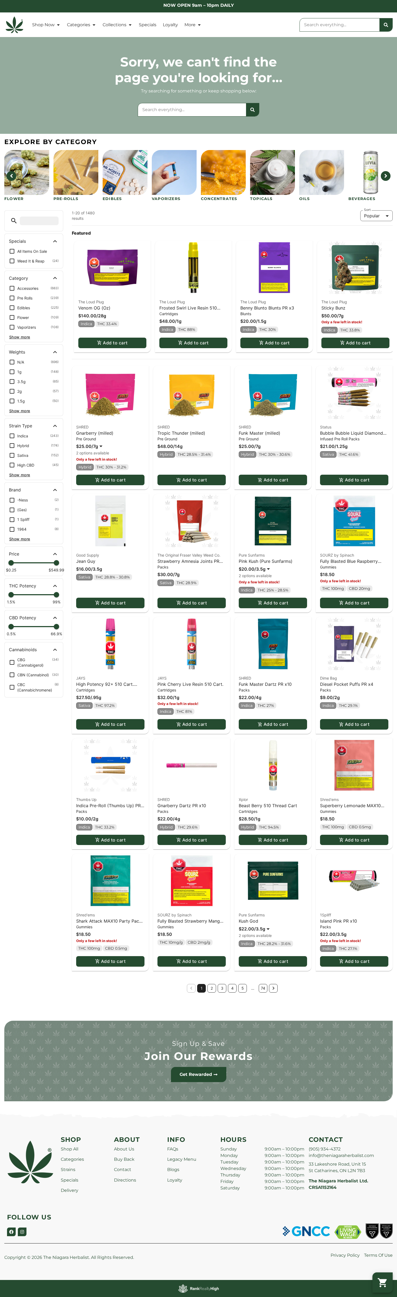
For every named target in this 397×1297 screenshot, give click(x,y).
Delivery (69, 1190)
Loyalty (170, 24)
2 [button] (212, 988)
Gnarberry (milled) (94, 433)
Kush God (248, 921)
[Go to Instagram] (22, 1232)
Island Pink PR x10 (338, 921)
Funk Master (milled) (259, 433)
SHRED (82, 427)
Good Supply (87, 555)
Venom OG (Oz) (94, 308)
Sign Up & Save (198, 1043)
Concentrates (219, 198)
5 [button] (242, 988)
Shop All (69, 1149)
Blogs (173, 1169)
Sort (367, 210)
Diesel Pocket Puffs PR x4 (346, 684)
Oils (304, 198)
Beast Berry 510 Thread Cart (268, 805)
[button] (14, 221)
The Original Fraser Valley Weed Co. (188, 555)
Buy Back (124, 1159)
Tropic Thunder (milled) (181, 433)
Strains (68, 1169)
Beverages (361, 198)
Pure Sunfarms (252, 555)
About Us (124, 1149)
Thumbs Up (86, 799)
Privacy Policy (345, 1255)
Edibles (112, 198)
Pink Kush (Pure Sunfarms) (265, 561)
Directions (125, 1180)
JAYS (80, 678)
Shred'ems (329, 799)
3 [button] (222, 988)
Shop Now (43, 24)
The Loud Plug (91, 302)
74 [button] (263, 988)
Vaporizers (166, 198)
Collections (114, 24)
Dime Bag (328, 678)
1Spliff (325, 915)
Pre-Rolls (65, 198)
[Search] (385, 24)
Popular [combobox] (372, 215)
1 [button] (202, 988)
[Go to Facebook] (11, 1232)
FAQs (172, 1149)
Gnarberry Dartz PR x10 (181, 805)
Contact (122, 1169)
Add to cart (115, 342)
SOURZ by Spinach (337, 555)
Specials (147, 24)
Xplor (243, 799)
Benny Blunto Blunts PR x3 (267, 308)
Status (325, 427)
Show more (19, 337)
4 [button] (232, 988)
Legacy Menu (181, 1159)
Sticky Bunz (333, 308)
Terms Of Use (378, 1255)
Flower (13, 198)
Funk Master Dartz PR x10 (265, 684)
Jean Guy (85, 561)
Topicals (261, 198)
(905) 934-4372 (325, 1149)
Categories (78, 24)
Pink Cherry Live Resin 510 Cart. (190, 684)
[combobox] (339, 24)
